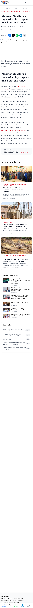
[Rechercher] (21, 2)
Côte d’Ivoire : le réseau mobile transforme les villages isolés (14, 225)
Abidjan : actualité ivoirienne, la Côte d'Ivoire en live (16, 12)
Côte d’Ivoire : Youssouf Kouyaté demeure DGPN (18, 309)
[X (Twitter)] (13, 35)
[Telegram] (20, 35)
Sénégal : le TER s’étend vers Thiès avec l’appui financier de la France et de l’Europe (20, 296)
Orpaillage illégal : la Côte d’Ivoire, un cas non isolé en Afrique (16, 260)
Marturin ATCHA (11, 152)
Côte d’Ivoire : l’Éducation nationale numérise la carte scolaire (13, 190)
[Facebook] (9, 35)
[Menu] (30, 2)
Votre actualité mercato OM (10, 602)
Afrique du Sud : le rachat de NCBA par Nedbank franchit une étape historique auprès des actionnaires (20, 281)
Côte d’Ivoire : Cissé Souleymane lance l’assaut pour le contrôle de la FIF (20, 289)
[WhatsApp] (17, 35)
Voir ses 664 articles (23, 152)
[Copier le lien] (24, 35)
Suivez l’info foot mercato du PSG (12, 598)
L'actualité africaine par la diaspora (12, 600)
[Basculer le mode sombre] (25, 2)
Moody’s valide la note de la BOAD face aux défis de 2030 (19, 303)
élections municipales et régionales (14, 130)
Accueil (3, 9)
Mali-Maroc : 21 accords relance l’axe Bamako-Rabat (20, 315)
